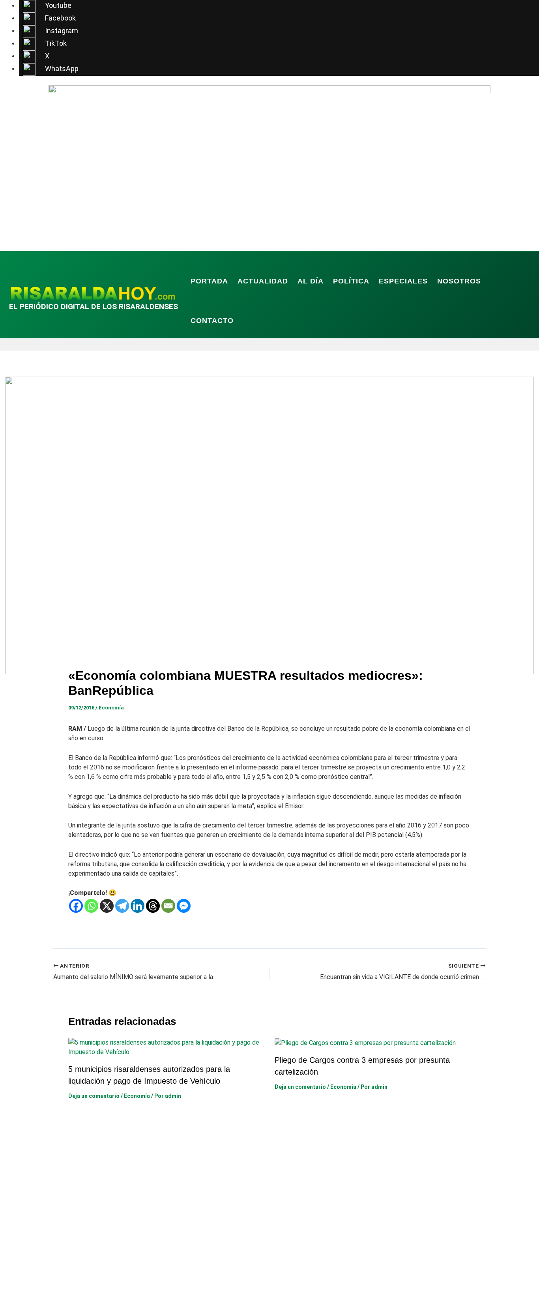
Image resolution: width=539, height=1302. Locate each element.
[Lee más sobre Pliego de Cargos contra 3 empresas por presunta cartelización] (365, 1042)
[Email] (168, 906)
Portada (209, 281)
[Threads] (153, 906)
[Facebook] (76, 906)
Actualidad (263, 281)
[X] (107, 906)
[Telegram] (122, 906)
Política (351, 281)
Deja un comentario (94, 1096)
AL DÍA (311, 281)
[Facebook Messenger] (184, 906)
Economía (111, 708)
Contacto (212, 321)
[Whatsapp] (91, 906)
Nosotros (459, 281)
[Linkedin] (137, 906)
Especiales (403, 281)
